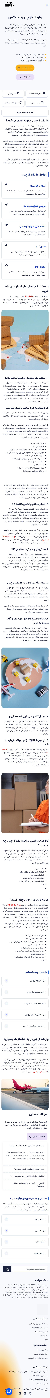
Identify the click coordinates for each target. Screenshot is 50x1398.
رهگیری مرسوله (42, 1350)
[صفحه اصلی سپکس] (9, 4)
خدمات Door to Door (40, 1327)
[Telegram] (25, 1393)
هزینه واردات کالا (14, 905)
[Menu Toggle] (47, 4)
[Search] (7, 1269)
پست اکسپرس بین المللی (38, 1323)
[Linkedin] (19, 1393)
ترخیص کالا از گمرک (41, 1331)
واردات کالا (29, 296)
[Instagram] (30, 1393)
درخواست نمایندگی (41, 1354)
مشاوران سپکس (40, 1071)
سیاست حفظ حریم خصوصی (38, 1358)
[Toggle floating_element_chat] (8, 1391)
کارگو (46, 1340)
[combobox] (29, 1269)
